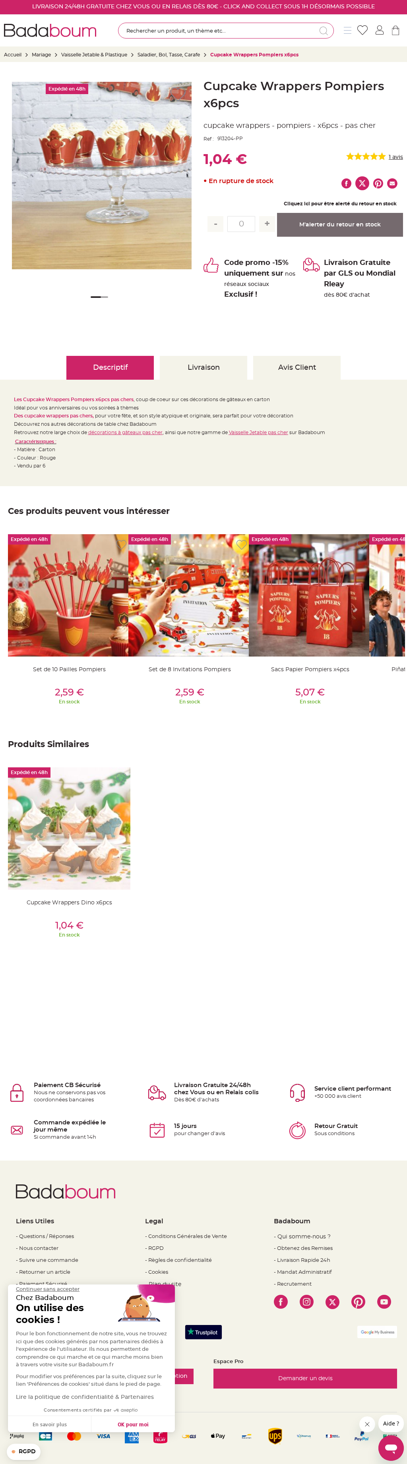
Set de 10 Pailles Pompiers (69, 669)
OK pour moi (133, 1424)
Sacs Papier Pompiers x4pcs (310, 669)
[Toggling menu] (347, 30)
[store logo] (50, 30)
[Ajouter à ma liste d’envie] (121, 545)
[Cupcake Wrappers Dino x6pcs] (69, 828)
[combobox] (226, 31)
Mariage (41, 54)
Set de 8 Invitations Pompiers (190, 669)
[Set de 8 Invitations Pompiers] (189, 595)
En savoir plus (50, 1424)
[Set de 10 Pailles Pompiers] (69, 595)
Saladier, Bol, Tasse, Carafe (169, 54)
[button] (94, 302)
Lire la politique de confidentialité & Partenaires (85, 1397)
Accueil (12, 54)
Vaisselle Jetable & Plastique (94, 54)
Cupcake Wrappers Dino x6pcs (69, 903)
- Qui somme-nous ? (302, 1237)
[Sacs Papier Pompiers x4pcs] (310, 595)
